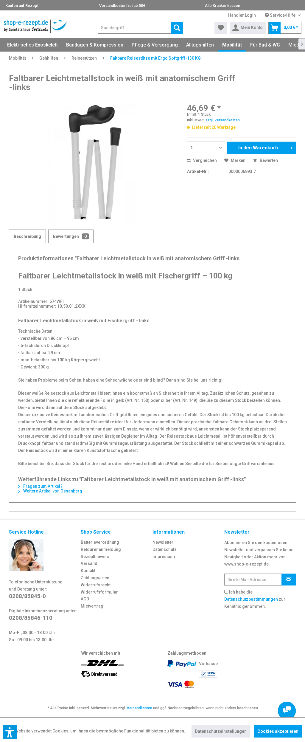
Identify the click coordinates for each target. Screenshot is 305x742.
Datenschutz (164, 549)
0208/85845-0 (27, 596)
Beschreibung (27, 236)
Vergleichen (204, 160)
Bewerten (268, 160)
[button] (10, 732)
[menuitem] (242, 15)
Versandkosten (139, 708)
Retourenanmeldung (101, 549)
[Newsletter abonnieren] (288, 579)
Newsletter (162, 542)
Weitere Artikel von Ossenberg (52, 491)
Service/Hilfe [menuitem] (282, 15)
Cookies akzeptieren (277, 731)
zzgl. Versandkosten (223, 120)
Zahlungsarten (95, 577)
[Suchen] (177, 28)
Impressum (163, 556)
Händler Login (242, 15)
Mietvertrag (92, 606)
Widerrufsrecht (96, 585)
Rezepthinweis (95, 556)
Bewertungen (70, 236)
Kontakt (88, 570)
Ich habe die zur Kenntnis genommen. (254, 599)
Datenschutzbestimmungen (251, 599)
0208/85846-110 (30, 617)
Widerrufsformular (99, 592)
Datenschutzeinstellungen (221, 731)
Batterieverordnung (100, 542)
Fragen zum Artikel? (42, 486)
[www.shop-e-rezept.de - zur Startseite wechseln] (35, 26)
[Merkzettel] (220, 28)
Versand (89, 563)
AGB (85, 599)
